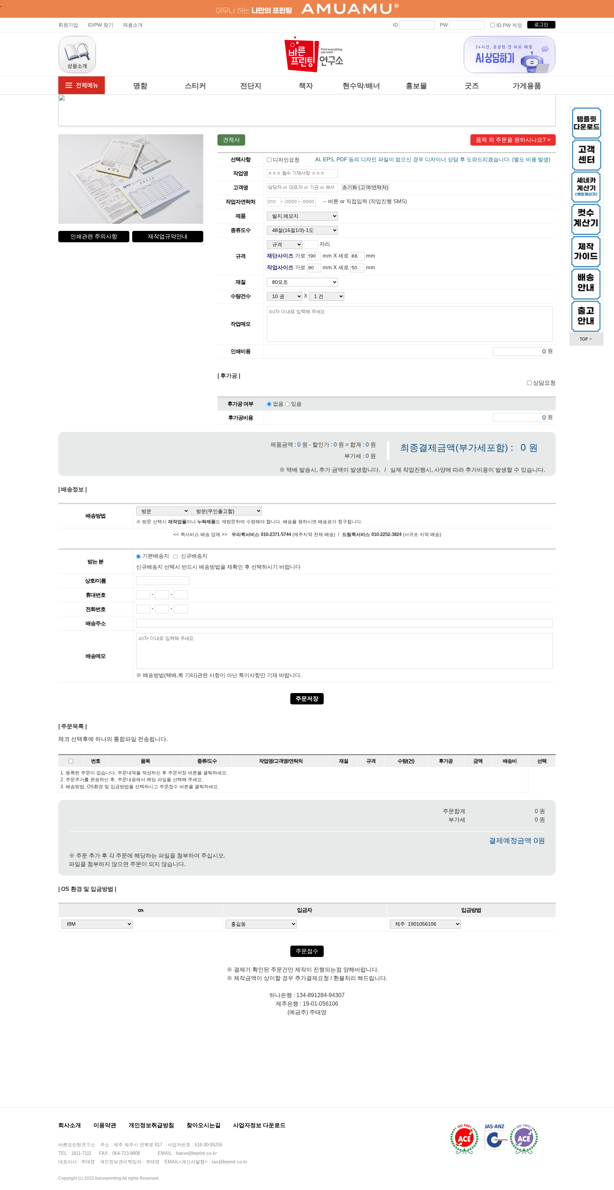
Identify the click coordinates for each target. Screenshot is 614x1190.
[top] (586, 336)
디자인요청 (285, 159)
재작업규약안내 (168, 236)
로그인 (541, 24)
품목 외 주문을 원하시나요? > (513, 140)
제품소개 (133, 25)
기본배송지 (155, 556)
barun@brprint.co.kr (196, 1153)
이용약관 (104, 1125)
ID (395, 25)
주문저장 (307, 699)
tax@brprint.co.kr (229, 1161)
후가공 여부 (240, 404)
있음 (296, 404)
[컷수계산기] (586, 207)
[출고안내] (586, 304)
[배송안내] (586, 272)
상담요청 (544, 383)
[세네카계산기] (586, 175)
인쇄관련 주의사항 (93, 236)
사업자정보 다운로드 (259, 1125)
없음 (278, 404)
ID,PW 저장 (509, 25)
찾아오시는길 (204, 1125)
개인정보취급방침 (151, 1125)
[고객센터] (587, 155)
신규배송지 (194, 556)
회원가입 (68, 25)
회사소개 (69, 1125)
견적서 (231, 140)
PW (444, 25)
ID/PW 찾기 (100, 25)
